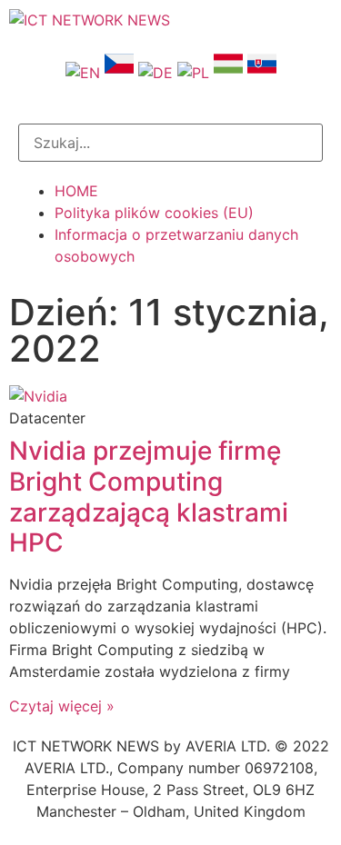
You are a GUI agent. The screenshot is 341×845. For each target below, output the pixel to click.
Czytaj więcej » (62, 706)
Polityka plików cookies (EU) (154, 213)
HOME (76, 191)
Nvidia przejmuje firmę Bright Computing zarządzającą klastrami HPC (148, 496)
